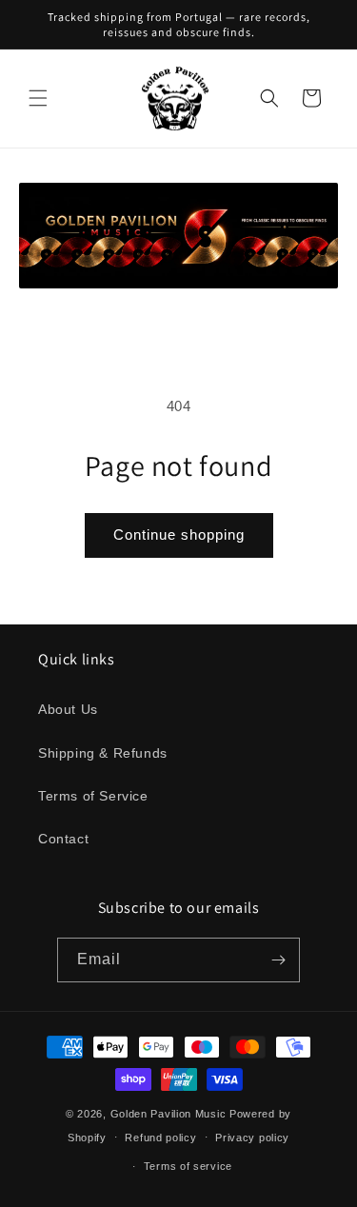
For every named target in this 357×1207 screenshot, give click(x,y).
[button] (38, 98)
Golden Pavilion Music (168, 1113)
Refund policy (160, 1137)
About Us (68, 709)
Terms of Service (93, 795)
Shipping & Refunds (103, 753)
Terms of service (188, 1166)
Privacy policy (252, 1137)
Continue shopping (179, 534)
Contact (63, 838)
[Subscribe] (278, 960)
